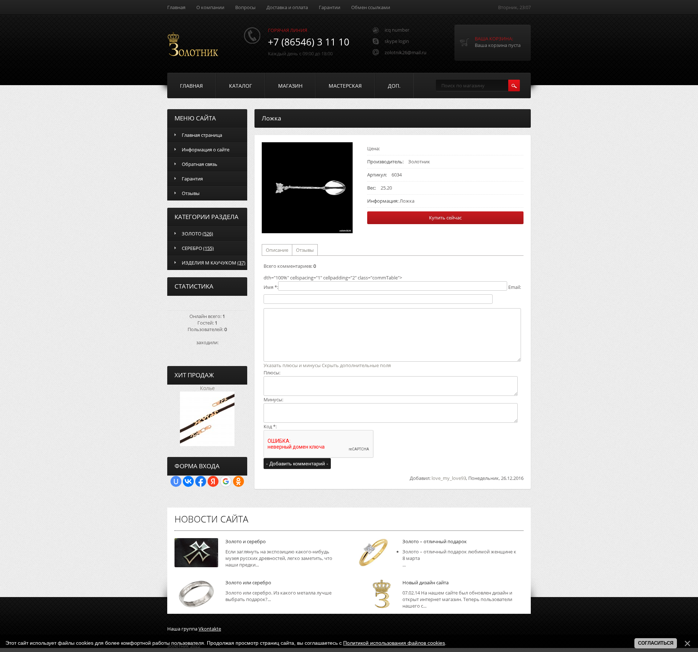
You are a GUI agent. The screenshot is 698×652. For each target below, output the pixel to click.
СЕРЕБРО (198, 248)
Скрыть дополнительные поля (356, 365)
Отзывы (305, 250)
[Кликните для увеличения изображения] (307, 187)
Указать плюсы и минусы (292, 365)
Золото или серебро (248, 582)
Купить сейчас (445, 217)
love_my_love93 (449, 478)
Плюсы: (272, 372)
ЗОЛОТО (197, 233)
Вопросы (245, 7)
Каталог (240, 85)
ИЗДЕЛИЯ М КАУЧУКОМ (213, 262)
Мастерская (345, 85)
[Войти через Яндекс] (213, 481)
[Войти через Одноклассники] (238, 481)
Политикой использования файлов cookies (394, 643)
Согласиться (655, 643)
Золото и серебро (245, 541)
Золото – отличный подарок (434, 541)
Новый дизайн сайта (425, 582)
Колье (207, 388)
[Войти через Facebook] (200, 481)
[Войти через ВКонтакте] (188, 481)
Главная (176, 7)
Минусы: (273, 399)
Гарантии (329, 7)
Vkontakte (209, 628)
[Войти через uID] (176, 481)
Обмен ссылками (370, 7)
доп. (394, 85)
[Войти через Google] (226, 481)
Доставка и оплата (287, 7)
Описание (277, 250)
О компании (210, 7)
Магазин (290, 85)
